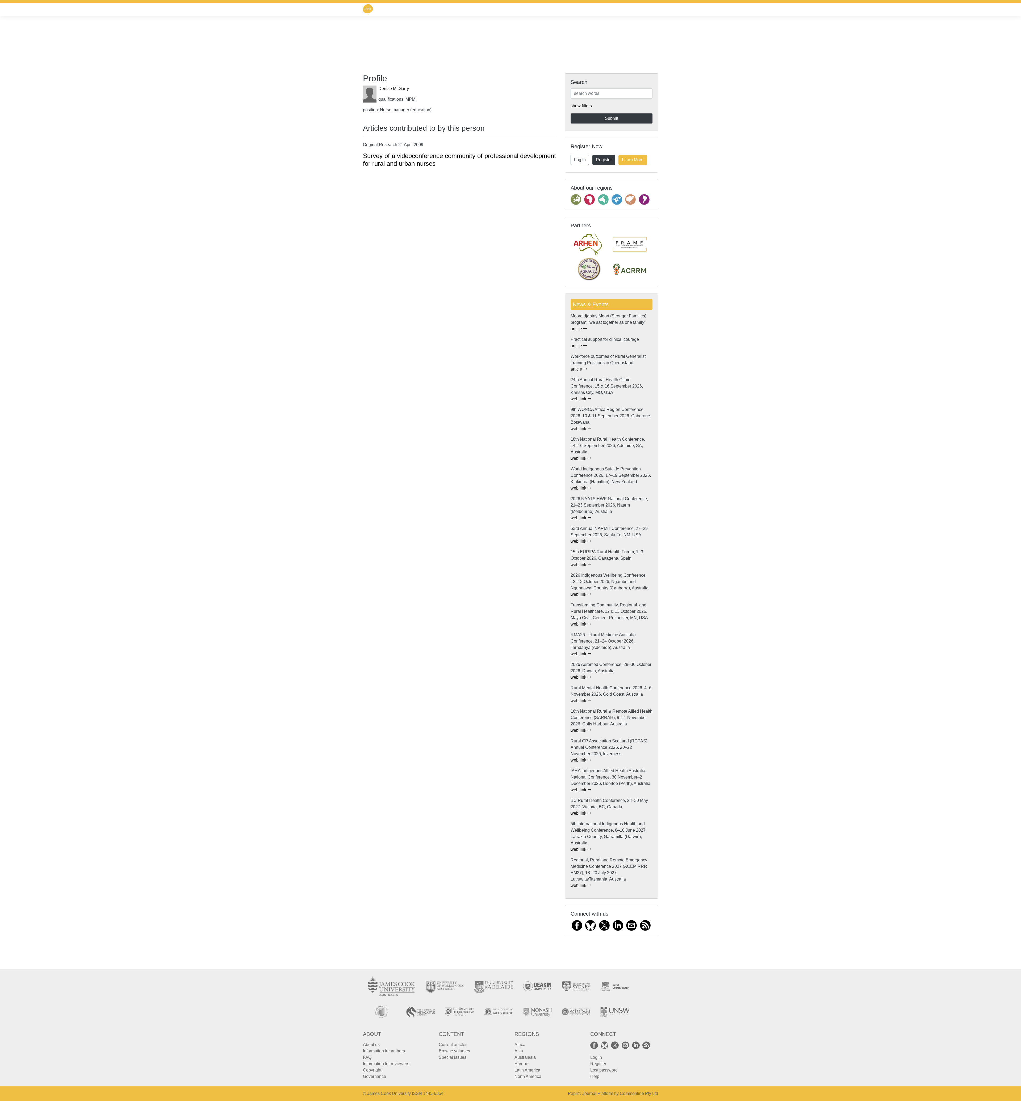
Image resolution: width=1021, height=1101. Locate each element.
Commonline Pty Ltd (639, 1093)
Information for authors (384, 1051)
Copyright (372, 1070)
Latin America (527, 1070)
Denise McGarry (393, 88)
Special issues (452, 1057)
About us (371, 1044)
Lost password (604, 1070)
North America (527, 1076)
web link (579, 399)
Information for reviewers (386, 1063)
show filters (581, 106)
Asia (518, 1051)
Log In (580, 160)
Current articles (453, 1044)
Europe (521, 1063)
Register (604, 160)
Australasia (525, 1057)
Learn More (632, 160)
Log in (596, 1057)
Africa (519, 1044)
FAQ (367, 1057)
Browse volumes (454, 1051)
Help (594, 1076)
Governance (374, 1076)
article (577, 328)
